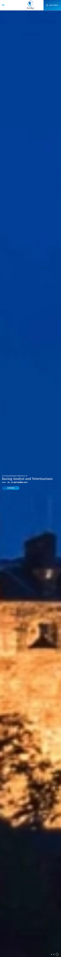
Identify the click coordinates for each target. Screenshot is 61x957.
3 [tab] (58, 954)
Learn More (10, 488)
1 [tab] (52, 954)
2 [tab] (55, 954)
